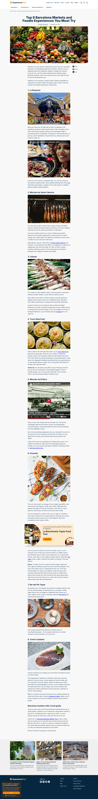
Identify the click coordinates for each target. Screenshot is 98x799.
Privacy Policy (76, 783)
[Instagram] (43, 782)
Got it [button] (11, 792)
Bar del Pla (63, 594)
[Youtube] (46, 782)
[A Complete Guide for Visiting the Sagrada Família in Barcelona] (22, 750)
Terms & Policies (77, 781)
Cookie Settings (77, 788)
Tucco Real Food (63, 351)
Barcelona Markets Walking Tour (47, 719)
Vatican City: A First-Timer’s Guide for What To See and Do (74, 762)
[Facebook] (41, 782)
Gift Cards (56, 2)
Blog (72, 2)
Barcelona (14, 11)
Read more (16, 790)
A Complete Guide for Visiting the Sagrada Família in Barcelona (22, 762)
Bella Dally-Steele (44, 24)
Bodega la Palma (54, 696)
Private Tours (49, 2)
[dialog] (11, 789)
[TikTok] (49, 782)
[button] (11, 795)
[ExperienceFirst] (18, 2)
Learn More (47, 539)
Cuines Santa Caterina (58, 243)
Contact (67, 2)
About (62, 2)
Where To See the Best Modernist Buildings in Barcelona (46, 762)
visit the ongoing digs (36, 448)
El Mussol (59, 311)
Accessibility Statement (79, 786)
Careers (75, 778)
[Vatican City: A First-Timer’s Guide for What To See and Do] (75, 750)
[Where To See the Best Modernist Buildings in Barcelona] (49, 750)
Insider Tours (63, 786)
